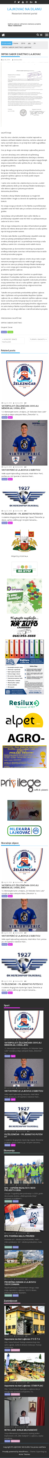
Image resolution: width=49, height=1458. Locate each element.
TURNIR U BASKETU (37, 339)
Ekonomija (8, 1201)
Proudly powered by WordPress (15, 1451)
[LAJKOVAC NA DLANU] (3, 35)
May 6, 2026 (10, 1427)
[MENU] (46, 34)
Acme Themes (24, 1454)
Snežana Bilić (18, 60)
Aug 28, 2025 (10, 1233)
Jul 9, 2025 (9, 1279)
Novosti (4, 332)
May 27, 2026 (10, 1383)
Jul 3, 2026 (9, 1336)
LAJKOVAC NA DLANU (24, 9)
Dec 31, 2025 (10, 1185)
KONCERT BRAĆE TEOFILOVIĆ (9, 340)
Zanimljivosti (15, 1350)
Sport (10, 417)
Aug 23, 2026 (7, 467)
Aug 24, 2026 (7, 403)
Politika (10, 332)
